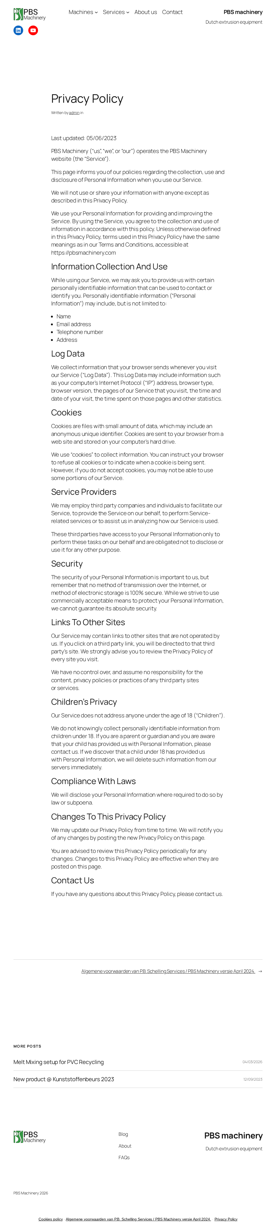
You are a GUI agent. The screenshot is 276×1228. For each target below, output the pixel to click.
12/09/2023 (253, 1079)
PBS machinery (243, 12)
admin (74, 112)
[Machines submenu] (96, 11)
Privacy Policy (226, 1219)
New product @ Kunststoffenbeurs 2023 (63, 1079)
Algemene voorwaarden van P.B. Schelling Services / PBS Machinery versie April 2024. (168, 971)
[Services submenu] (127, 11)
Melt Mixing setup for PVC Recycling (58, 1062)
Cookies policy (51, 1219)
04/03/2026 (253, 1061)
